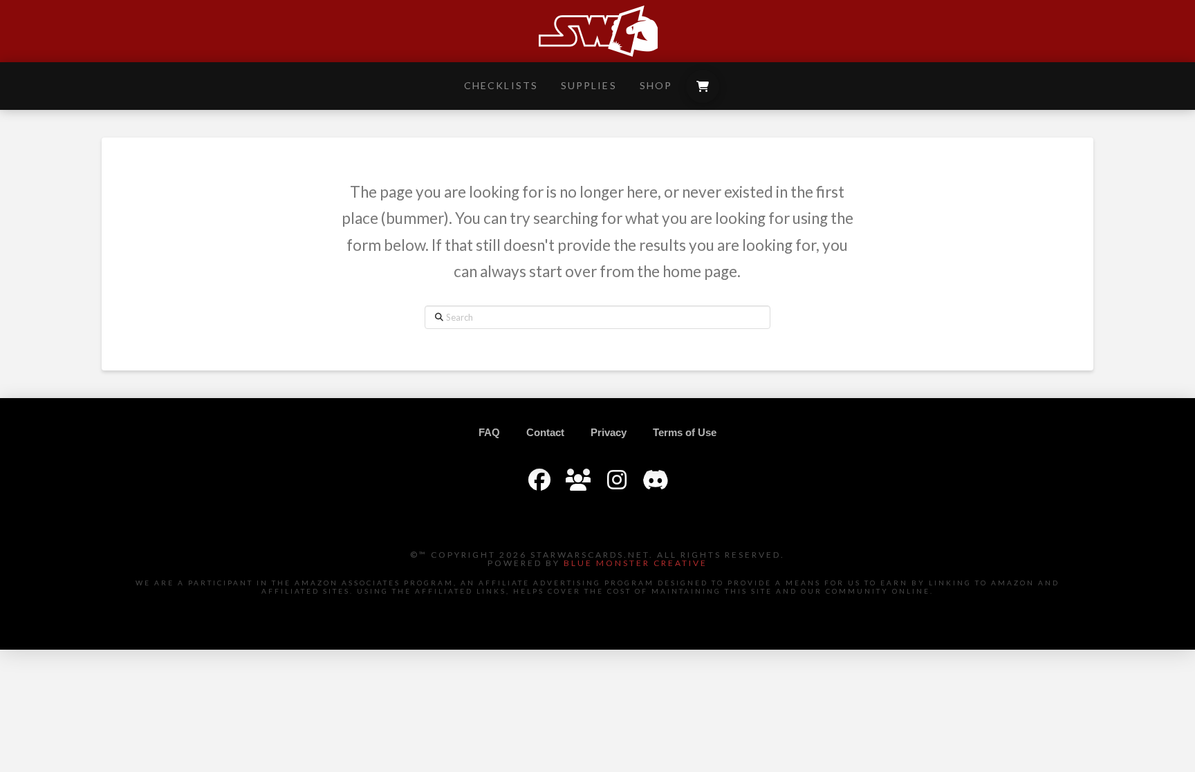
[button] (702, 86)
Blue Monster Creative (635, 563)
